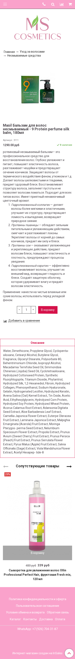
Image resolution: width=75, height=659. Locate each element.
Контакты (30, 619)
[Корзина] (70, 4)
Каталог (15, 619)
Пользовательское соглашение (37, 605)
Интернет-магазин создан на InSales (37, 653)
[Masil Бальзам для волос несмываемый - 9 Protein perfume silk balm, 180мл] (37, 89)
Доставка (46, 619)
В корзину (37, 553)
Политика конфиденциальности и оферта (37, 599)
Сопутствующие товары (37, 466)
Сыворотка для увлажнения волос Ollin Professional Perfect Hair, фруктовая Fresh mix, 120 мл (37, 575)
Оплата (60, 619)
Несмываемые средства (24, 55)
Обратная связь (58, 612)
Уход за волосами (32, 51)
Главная (9, 51)
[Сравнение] (62, 4)
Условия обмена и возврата (25, 612)
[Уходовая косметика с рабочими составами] (37, 26)
